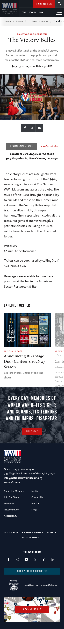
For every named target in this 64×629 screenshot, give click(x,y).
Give (41, 12)
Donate (51, 532)
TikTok (44, 560)
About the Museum (14, 491)
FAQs (34, 509)
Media (34, 491)
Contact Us (37, 497)
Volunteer (9, 503)
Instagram (17, 560)
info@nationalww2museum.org (23, 478)
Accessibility (10, 516)
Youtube (26, 560)
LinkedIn (53, 560)
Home (8, 21)
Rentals (35, 503)
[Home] (9, 8)
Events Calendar (40, 21)
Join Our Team (11, 497)
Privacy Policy (11, 509)
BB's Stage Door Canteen (32, 34)
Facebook (8, 560)
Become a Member (32, 532)
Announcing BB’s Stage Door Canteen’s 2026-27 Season (24, 361)
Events (32, 12)
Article (59, 351)
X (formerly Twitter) (35, 560)
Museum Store (30, 537)
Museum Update (13, 351)
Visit (24, 12)
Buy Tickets (11, 532)
